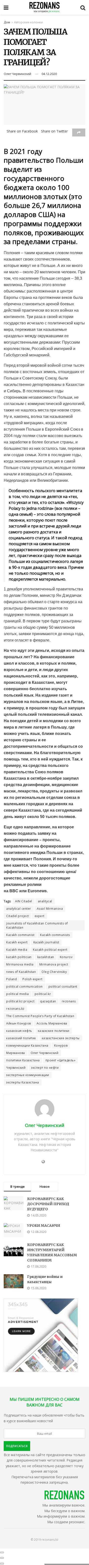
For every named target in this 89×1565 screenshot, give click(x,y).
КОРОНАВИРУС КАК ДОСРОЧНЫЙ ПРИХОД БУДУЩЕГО (48, 1204)
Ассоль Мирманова (52, 1023)
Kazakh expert (17, 942)
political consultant (62, 986)
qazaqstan (48, 1001)
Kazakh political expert (50, 950)
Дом (7, 22)
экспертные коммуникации (27, 1075)
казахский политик (21, 1038)
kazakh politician (19, 957)
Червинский (15, 1068)
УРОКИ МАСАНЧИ (43, 1225)
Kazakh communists (55, 935)
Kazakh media (16, 950)
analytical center (18, 909)
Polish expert (32, 979)
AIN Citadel (23, 901)
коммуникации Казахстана (27, 1045)
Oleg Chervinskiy (54, 972)
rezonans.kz (15, 1009)
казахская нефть (19, 1031)
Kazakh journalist (46, 942)
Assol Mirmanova (50, 909)
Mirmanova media (20, 964)
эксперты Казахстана (22, 1082)
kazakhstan (45, 957)
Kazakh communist (20, 935)
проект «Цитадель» (60, 1060)
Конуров (61, 1045)
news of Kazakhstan (21, 972)
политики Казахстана (23, 1060)
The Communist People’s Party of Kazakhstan (40, 1016)
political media (17, 994)
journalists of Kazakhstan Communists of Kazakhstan (37, 925)
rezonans (69, 1001)
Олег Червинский (45, 1053)
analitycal (45, 901)
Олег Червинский (17, 74)
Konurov (66, 957)
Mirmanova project (53, 964)
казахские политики (53, 1031)
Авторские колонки (28, 22)
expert (39, 916)
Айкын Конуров (18, 1023)
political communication (24, 986)
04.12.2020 (49, 74)
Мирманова (15, 1053)
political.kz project (20, 1001)
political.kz (43, 994)
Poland (11, 979)
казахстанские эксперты (61, 1038)
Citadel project (17, 916)
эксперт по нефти (45, 1068)
